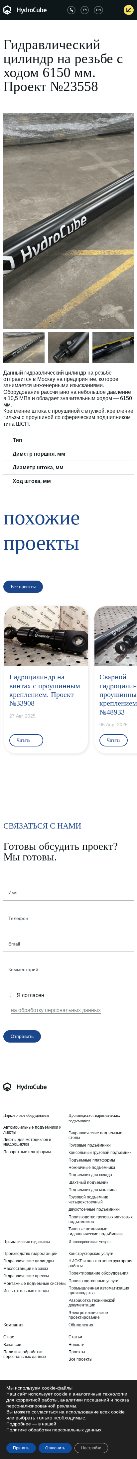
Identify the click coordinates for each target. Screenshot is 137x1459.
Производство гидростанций (30, 1253)
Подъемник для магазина (92, 1189)
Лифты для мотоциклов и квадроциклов (27, 1142)
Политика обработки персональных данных (24, 1354)
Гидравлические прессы (26, 1276)
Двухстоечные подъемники (94, 1209)
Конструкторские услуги (90, 1253)
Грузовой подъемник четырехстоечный (88, 1199)
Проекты (76, 1352)
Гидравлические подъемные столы (95, 1135)
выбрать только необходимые (50, 1417)
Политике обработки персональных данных (53, 1429)
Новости (76, 1344)
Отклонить (55, 1448)
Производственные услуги (93, 1281)
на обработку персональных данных (56, 1010)
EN (98, 10)
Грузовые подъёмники (89, 1145)
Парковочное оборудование (26, 1115)
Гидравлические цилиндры (28, 1261)
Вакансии (12, 1344)
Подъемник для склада (90, 1175)
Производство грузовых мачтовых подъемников (100, 1219)
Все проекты (80, 1359)
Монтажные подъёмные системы (35, 1283)
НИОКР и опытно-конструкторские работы (101, 1263)
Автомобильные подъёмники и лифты (32, 1129)
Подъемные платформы (91, 1160)
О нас (8, 1337)
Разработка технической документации (91, 1302)
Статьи (75, 1337)
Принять (21, 1448)
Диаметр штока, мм (38, 467)
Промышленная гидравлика (26, 1241)
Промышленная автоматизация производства (98, 1290)
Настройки (91, 1448)
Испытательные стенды (26, 1291)
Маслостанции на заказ (25, 1268)
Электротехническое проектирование (88, 1315)
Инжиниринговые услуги (89, 1241)
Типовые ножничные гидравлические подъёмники (95, 1231)
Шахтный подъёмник (88, 1182)
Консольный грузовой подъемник (99, 1152)
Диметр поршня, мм (39, 454)
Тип (17, 440)
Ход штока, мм (32, 481)
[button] (9, 221)
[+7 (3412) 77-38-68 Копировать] (71, 10)
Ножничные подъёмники (91, 1167)
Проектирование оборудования (98, 1273)
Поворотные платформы (27, 1152)
